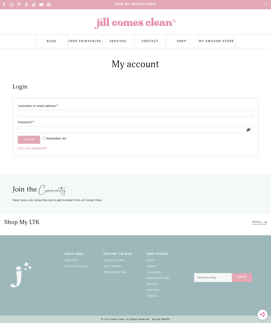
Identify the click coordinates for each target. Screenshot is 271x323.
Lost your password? (32, 149)
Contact (150, 41)
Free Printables (85, 41)
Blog (51, 41)
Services (118, 41)
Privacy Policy (77, 266)
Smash (165, 319)
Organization (115, 272)
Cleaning (154, 272)
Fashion (153, 290)
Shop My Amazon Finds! (135, 4)
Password (32, 123)
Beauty (153, 284)
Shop (182, 41)
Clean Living (114, 260)
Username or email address (44, 106)
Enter (242, 277)
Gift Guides (113, 266)
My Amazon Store (216, 41)
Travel (152, 296)
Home (151, 266)
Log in (29, 139)
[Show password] (248, 129)
